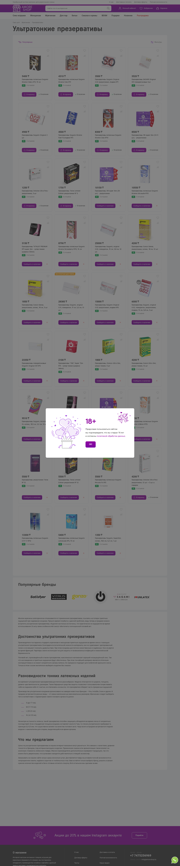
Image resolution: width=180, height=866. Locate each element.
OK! (90, 444)
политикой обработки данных (111, 436)
